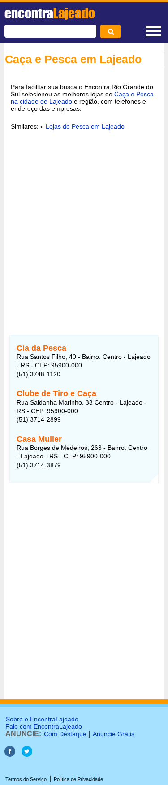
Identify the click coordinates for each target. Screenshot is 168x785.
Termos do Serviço (26, 779)
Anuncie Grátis (113, 734)
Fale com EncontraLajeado (43, 726)
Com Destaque (65, 734)
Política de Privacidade (78, 779)
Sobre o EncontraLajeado (42, 719)
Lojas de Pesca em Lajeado (85, 126)
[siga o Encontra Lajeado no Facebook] (10, 754)
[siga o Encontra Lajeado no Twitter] (27, 754)
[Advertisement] (84, 227)
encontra (49, 13)
